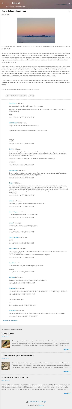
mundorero (12, 310)
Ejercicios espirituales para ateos (16, 96)
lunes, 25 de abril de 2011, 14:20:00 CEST (21, 195)
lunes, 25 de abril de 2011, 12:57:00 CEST (21, 177)
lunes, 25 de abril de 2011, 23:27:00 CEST (21, 272)
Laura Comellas (14, 237)
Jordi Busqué (13, 170)
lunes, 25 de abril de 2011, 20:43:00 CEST (21, 243)
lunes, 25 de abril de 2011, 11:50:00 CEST (21, 117)
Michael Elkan (40, 405)
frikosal (16, 3)
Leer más (66, 349)
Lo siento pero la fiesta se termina (15, 377)
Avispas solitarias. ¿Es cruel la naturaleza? (18, 355)
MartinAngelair (13, 123)
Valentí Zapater (13, 212)
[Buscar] (69, 4)
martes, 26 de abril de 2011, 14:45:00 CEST (22, 294)
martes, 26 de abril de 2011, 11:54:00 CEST (22, 283)
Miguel (11, 223)
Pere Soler (12, 103)
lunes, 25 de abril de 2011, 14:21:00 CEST (21, 206)
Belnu (10, 183)
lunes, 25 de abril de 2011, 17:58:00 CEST (21, 217)
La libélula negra (8, 334)
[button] (69, 11)
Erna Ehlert (12, 263)
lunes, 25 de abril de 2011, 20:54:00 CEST (21, 257)
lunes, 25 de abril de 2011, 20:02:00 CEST (21, 232)
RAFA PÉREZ (13, 248)
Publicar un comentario (10, 321)
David (10, 149)
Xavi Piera (12, 277)
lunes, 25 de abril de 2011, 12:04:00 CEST (21, 143)
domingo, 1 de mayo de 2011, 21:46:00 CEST (22, 305)
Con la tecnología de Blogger (37, 402)
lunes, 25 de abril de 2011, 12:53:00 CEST (21, 165)
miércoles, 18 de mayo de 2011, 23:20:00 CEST (23, 316)
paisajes (31, 96)
